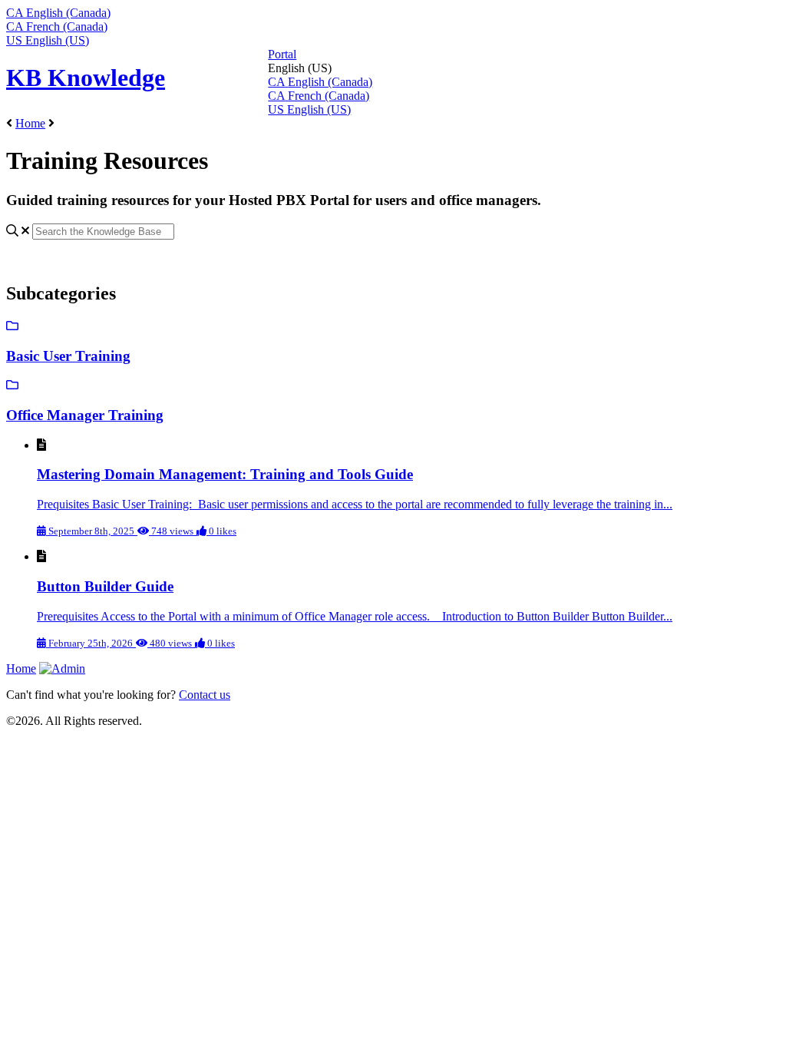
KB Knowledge (85, 77)
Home (30, 123)
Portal (282, 54)
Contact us (204, 694)
